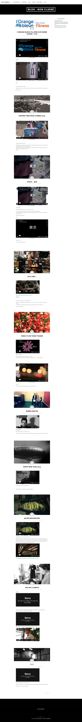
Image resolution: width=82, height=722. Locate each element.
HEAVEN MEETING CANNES (58, 20)
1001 (16, 295)
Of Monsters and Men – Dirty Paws (60, 27)
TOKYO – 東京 (32, 182)
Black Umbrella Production (23, 295)
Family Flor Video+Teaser (32, 336)
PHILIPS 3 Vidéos (32, 587)
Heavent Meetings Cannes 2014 (32, 116)
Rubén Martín (32, 411)
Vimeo (31, 295)
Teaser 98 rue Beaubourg (20, 558)
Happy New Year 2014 (32, 467)
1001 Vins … (32, 276)
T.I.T (32, 664)
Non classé (39, 117)
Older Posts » (47, 693)
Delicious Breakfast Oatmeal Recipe (60, 25)
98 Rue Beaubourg (32, 518)
